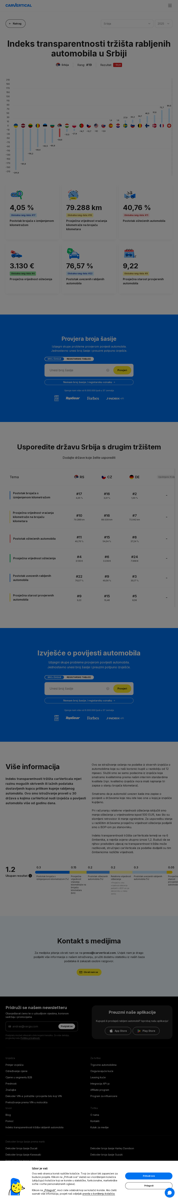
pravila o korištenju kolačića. (99, 1193)
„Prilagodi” (50, 1190)
